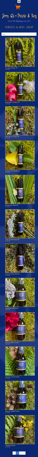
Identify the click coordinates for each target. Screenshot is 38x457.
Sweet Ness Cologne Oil (12, 102)
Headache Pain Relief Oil (12, 171)
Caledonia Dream (10, 445)
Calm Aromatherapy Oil (12, 239)
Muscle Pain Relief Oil (11, 205)
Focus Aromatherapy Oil (12, 274)
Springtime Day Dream (12, 308)
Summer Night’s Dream (12, 342)
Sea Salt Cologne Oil (11, 68)
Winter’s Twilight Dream (12, 411)
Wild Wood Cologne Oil (12, 136)
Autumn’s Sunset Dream (12, 377)
